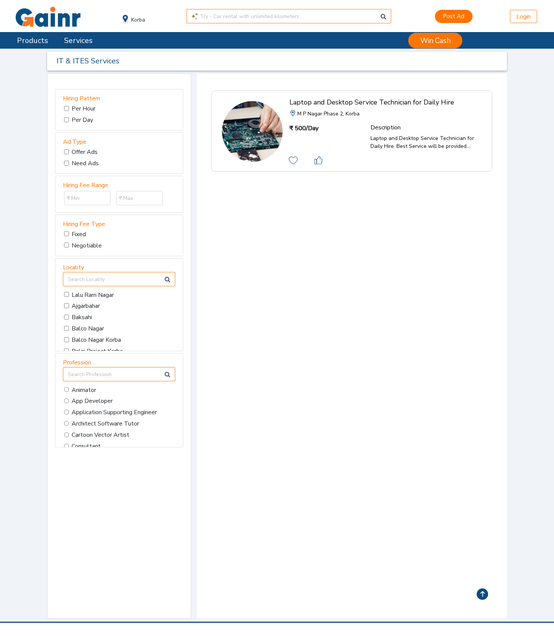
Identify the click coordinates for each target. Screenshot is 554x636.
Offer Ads (85, 152)
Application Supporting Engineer (114, 412)
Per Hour (83, 108)
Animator (84, 390)
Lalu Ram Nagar (93, 295)
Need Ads (85, 163)
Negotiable (87, 245)
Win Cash (435, 41)
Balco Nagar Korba (96, 340)
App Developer (92, 401)
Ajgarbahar (86, 306)
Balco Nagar (88, 328)
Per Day (82, 120)
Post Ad (453, 16)
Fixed (79, 234)
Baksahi (82, 317)
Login (523, 16)
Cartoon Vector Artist (100, 435)
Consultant (86, 446)
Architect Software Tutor (105, 423)
